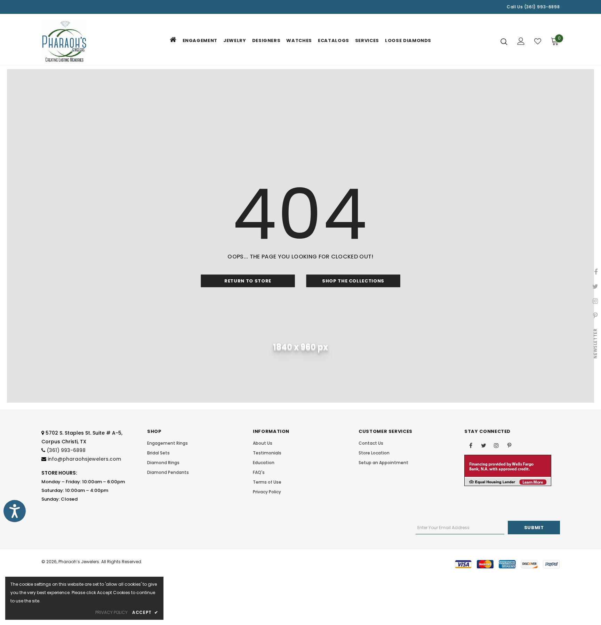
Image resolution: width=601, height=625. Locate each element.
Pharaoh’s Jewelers (78, 562)
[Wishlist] (537, 41)
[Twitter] (483, 445)
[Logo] (82, 41)
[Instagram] (496, 445)
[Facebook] (470, 445)
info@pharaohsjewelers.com (84, 458)
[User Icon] (521, 41)
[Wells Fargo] (507, 470)
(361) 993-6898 (66, 450)
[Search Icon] (503, 41)
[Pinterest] (509, 445)
